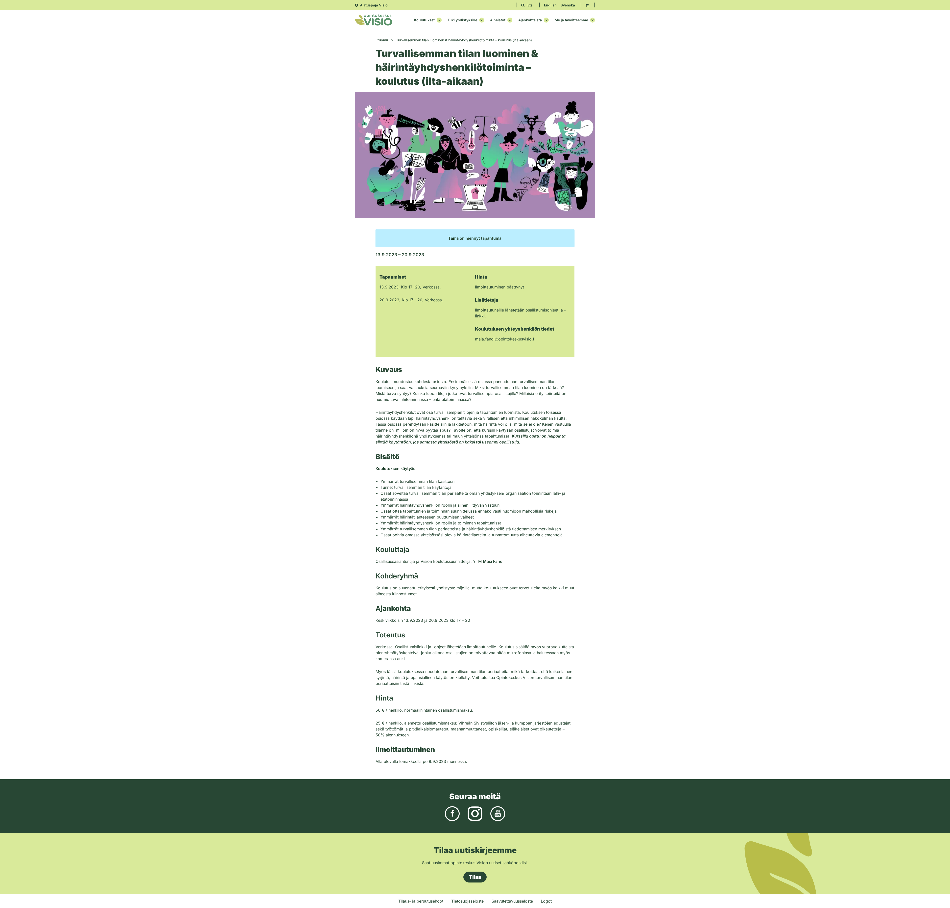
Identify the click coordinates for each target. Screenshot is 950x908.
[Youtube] (497, 813)
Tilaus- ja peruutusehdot (420, 901)
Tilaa (475, 877)
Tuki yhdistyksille (462, 20)
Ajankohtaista (530, 20)
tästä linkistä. (412, 683)
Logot (546, 901)
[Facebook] (452, 813)
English (550, 5)
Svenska (568, 5)
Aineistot (497, 20)
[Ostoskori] (587, 5)
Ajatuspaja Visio (374, 5)
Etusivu (382, 40)
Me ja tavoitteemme (571, 20)
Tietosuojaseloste (467, 901)
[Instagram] (475, 813)
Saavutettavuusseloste (512, 901)
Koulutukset (424, 20)
